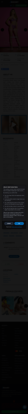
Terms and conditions (17, 227)
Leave (9, 223)
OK (19, 223)
